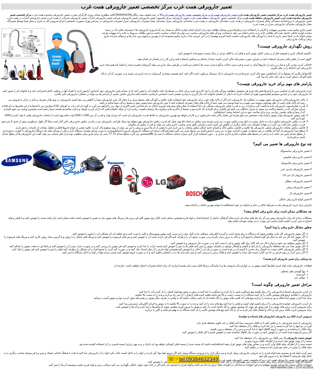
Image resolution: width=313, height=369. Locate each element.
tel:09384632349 (198, 359)
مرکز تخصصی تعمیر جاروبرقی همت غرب (184, 14)
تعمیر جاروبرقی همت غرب (222, 14)
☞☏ (193, 359)
